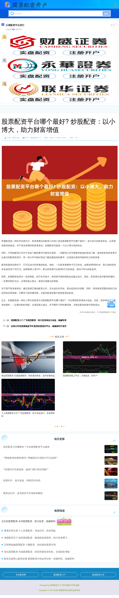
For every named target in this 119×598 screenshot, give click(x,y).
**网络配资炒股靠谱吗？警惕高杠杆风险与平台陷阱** (30, 457)
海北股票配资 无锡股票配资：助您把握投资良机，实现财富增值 (37, 551)
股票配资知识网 (65, 590)
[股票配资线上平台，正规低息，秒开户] (89, 356)
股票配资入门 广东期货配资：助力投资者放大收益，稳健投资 (38, 320)
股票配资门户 (59, 574)
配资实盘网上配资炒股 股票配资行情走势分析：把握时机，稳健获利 (39, 558)
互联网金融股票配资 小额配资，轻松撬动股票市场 (30, 544)
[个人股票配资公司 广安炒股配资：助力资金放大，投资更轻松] (28, 394)
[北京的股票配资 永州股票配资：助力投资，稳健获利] (64, 521)
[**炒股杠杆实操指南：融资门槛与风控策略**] (111, 472)
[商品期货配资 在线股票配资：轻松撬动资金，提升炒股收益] (28, 356)
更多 (112, 25)
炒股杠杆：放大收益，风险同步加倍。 (23, 480)
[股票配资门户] (25, 4)
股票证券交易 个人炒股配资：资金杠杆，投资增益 (30, 530)
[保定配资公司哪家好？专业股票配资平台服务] (111, 449)
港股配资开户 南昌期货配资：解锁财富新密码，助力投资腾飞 (35, 537)
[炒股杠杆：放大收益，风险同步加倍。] (111, 483)
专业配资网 (21, 574)
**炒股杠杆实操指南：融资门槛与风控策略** (25, 469)
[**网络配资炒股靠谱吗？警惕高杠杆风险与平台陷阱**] (111, 460)
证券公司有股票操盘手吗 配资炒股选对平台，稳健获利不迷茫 (38, 326)
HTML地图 (74, 585)
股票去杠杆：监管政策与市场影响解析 (23, 493)
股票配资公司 (98, 574)
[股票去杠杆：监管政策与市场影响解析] (111, 495)
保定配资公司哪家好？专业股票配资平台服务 (26, 446)
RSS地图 (66, 585)
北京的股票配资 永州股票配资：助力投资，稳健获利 (28, 521)
